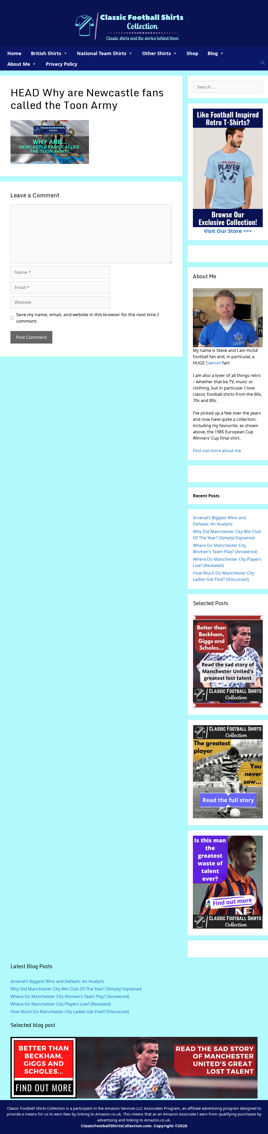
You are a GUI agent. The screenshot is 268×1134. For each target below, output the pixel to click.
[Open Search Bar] (262, 62)
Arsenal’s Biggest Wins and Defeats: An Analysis (57, 981)
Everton (214, 363)
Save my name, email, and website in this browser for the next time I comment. (87, 317)
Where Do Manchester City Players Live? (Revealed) (60, 1004)
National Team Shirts (101, 53)
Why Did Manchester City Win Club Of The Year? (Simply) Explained (76, 989)
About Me (18, 64)
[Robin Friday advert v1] (228, 817)
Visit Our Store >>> (228, 230)
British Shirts (46, 53)
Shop (192, 53)
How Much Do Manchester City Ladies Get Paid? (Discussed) (69, 1011)
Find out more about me (217, 450)
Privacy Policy (61, 64)
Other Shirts (156, 53)
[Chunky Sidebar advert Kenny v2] (228, 927)
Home (14, 53)
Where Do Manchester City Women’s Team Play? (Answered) (69, 996)
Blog (213, 53)
